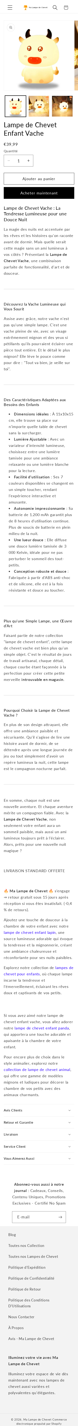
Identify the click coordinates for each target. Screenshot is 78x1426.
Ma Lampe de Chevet (37, 1419)
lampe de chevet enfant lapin (30, 932)
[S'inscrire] (60, 1217)
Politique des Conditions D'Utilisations (28, 1303)
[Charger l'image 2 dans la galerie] (39, 106)
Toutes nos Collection (26, 1245)
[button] (10, 7)
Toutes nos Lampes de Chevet (33, 1256)
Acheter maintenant (39, 193)
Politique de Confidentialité (31, 1278)
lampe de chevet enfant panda (42, 1028)
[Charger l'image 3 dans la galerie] (62, 106)
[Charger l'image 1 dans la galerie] (15, 106)
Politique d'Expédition (27, 1267)
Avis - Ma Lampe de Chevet (31, 1338)
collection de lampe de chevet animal (37, 1069)
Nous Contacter (21, 1317)
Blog (12, 1234)
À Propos (16, 1328)
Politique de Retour (24, 1289)
